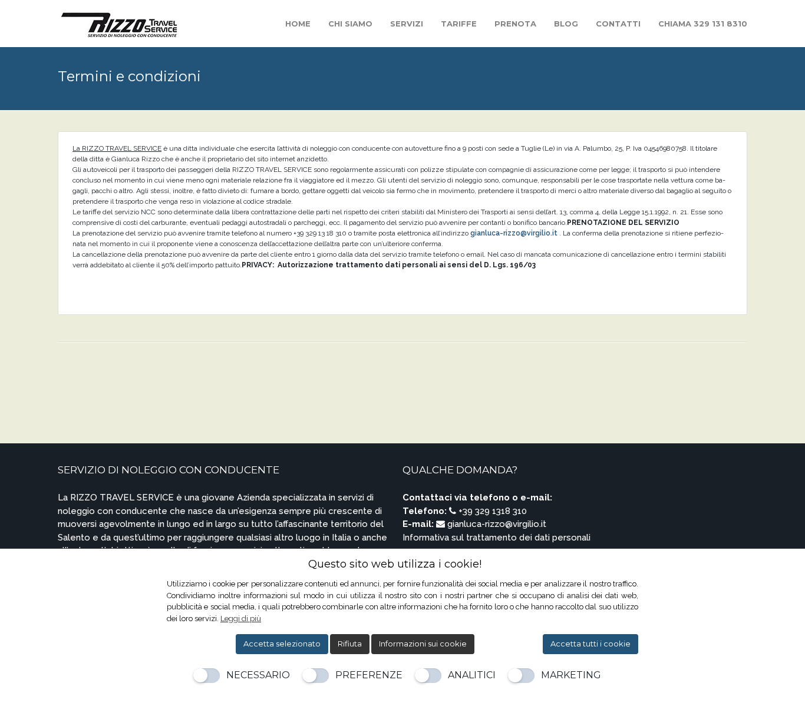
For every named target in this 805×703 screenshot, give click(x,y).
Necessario (258, 675)
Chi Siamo (350, 23)
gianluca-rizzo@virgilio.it (513, 233)
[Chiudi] (630, 564)
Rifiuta (350, 643)
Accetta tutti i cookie (590, 643)
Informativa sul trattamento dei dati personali (496, 537)
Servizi (406, 23)
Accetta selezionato (282, 643)
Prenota (515, 23)
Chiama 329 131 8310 (702, 23)
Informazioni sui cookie (423, 643)
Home (298, 23)
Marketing (571, 675)
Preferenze (368, 675)
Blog (566, 23)
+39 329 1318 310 (491, 511)
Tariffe (459, 23)
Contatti (618, 23)
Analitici (472, 675)
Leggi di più (240, 618)
